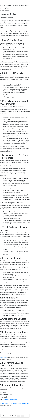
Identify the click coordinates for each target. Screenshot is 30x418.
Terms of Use (3, 403)
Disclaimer (18, 403)
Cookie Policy (25, 403)
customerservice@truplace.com (11, 399)
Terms (26, 415)
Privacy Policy (3, 357)
